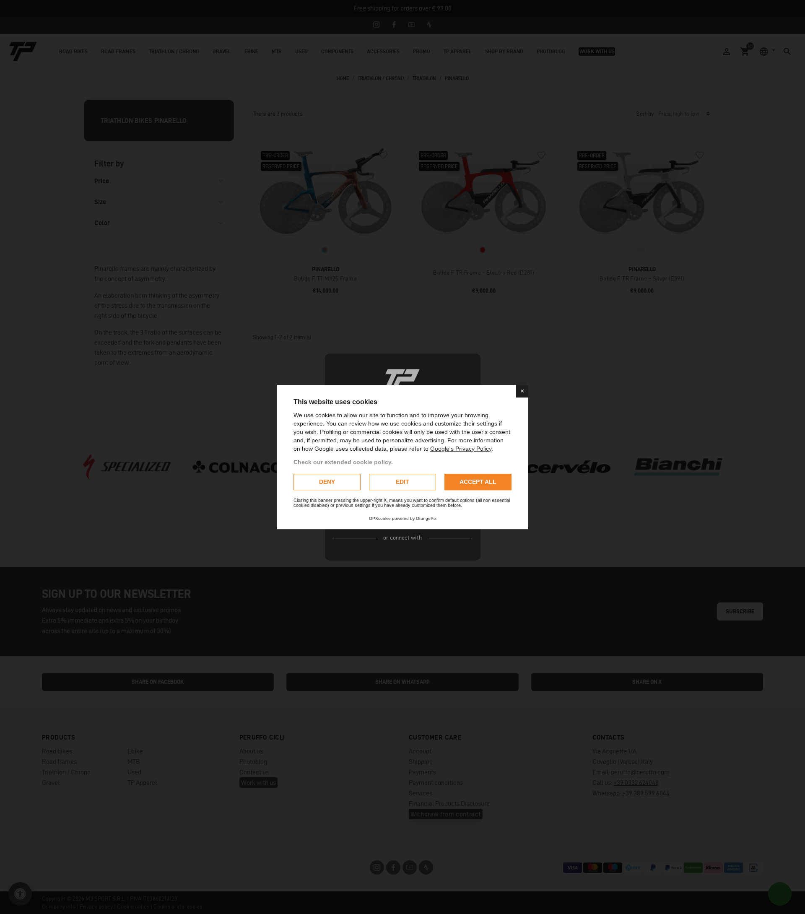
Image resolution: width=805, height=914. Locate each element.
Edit (402, 481)
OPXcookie (380, 518)
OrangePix (426, 518)
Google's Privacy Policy (460, 448)
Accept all (478, 481)
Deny (327, 481)
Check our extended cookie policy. (343, 462)
